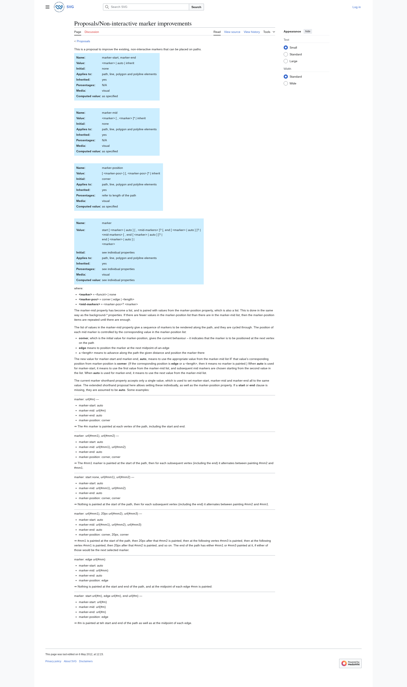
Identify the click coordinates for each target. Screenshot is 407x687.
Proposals (83, 41)
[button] (47, 7)
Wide (293, 83)
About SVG (70, 661)
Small (293, 47)
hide (307, 31)
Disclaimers (86, 661)
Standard (296, 54)
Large (293, 61)
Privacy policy (53, 661)
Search (196, 7)
